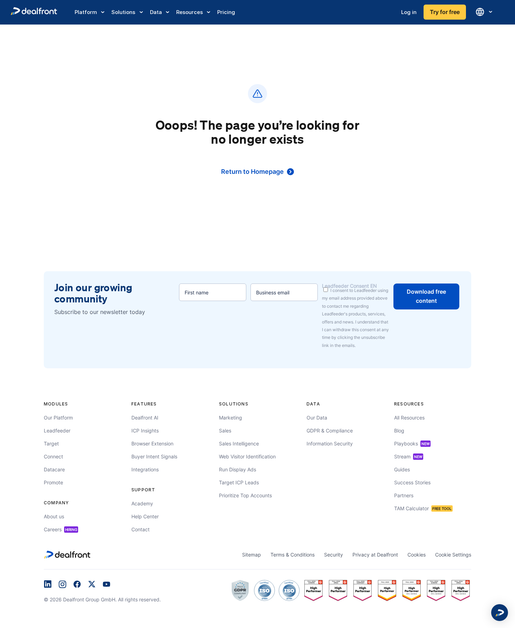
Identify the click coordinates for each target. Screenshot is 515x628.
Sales (225, 431)
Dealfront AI (144, 418)
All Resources (409, 418)
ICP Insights (145, 431)
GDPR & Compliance (330, 431)
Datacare (54, 469)
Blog (399, 431)
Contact (140, 529)
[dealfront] (34, 12)
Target (51, 443)
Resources (189, 12)
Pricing (226, 12)
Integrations (145, 469)
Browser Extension (152, 443)
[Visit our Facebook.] (77, 584)
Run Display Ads (237, 469)
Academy (142, 503)
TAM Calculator (423, 508)
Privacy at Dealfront (375, 555)
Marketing (230, 418)
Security (333, 555)
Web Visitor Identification (247, 456)
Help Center (145, 516)
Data (156, 12)
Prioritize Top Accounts (245, 495)
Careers (60, 529)
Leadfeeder (57, 431)
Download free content (426, 296)
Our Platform (58, 418)
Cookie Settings (453, 555)
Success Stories (412, 482)
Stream (408, 456)
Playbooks (412, 443)
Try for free (445, 11)
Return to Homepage (252, 171)
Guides (402, 469)
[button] (499, 612)
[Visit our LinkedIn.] (48, 584)
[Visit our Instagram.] (62, 585)
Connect (53, 456)
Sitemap (251, 555)
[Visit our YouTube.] (106, 585)
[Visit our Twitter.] (92, 585)
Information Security (330, 443)
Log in (409, 12)
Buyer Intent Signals (154, 456)
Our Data (317, 418)
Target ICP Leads (239, 482)
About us (54, 516)
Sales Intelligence (239, 443)
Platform (86, 12)
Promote (53, 482)
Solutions (123, 12)
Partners (403, 495)
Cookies (416, 555)
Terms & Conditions (292, 555)
